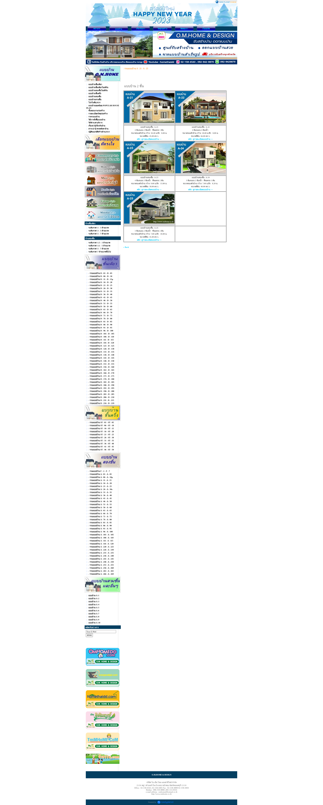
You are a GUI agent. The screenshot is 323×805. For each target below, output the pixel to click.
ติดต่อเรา (184, 29)
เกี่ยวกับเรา (140, 29)
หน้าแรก (96, 29)
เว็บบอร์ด (206, 29)
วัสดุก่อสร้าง (162, 29)
